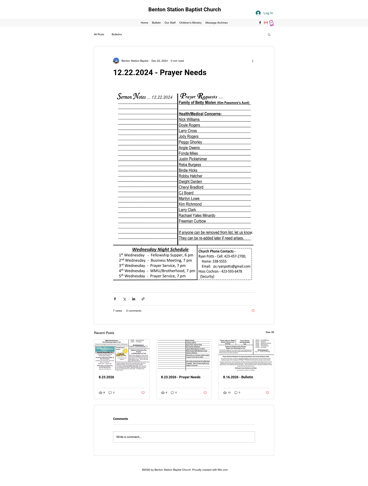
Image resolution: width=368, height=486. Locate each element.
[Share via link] (143, 299)
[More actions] (252, 60)
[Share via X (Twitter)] (124, 299)
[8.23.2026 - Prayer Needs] (184, 354)
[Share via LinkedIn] (134, 299)
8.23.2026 (106, 377)
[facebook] (260, 23)
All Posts (99, 34)
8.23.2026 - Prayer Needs (180, 377)
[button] (269, 34)
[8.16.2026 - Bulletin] (246, 354)
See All (270, 332)
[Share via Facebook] (115, 299)
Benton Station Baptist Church (184, 9)
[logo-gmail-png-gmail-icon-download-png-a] (266, 23)
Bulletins (117, 34)
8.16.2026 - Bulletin (238, 377)
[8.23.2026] (122, 354)
